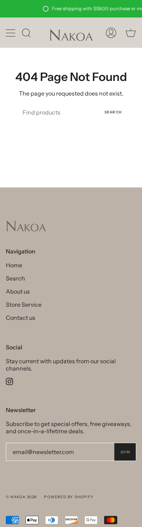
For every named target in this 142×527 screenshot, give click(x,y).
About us (18, 291)
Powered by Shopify (69, 497)
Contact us (20, 317)
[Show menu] (11, 32)
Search (113, 112)
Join (125, 452)
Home (14, 265)
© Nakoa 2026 (21, 497)
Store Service (24, 304)
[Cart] (130, 33)
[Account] (111, 33)
